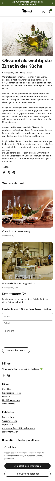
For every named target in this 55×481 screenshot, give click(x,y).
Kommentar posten (16, 350)
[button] (50, 11)
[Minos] (27, 11)
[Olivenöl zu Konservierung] (27, 208)
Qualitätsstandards (11, 400)
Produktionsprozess (11, 392)
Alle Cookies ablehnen (27, 473)
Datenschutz (8, 417)
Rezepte (6, 396)
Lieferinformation (10, 431)
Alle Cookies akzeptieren (27, 465)
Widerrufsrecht (9, 421)
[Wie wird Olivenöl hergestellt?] (27, 261)
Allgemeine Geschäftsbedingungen (18, 428)
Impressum (7, 424)
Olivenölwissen (9, 403)
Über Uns (6, 389)
